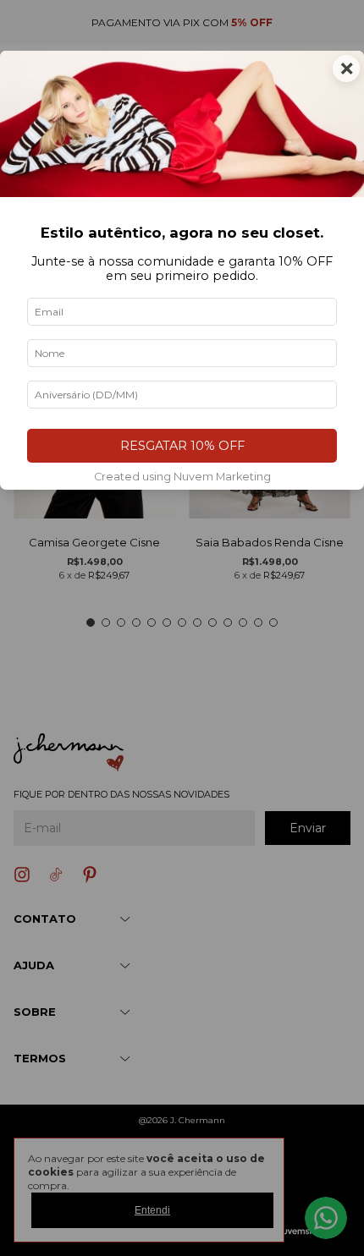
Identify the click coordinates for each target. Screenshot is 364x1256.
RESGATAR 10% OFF (182, 445)
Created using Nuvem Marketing (182, 476)
